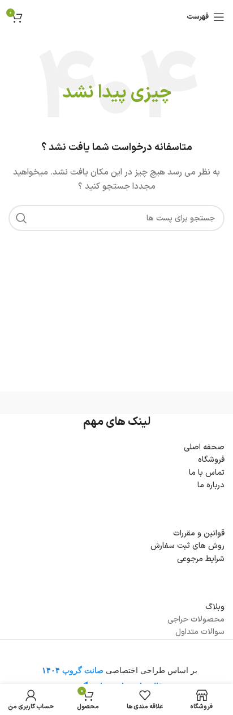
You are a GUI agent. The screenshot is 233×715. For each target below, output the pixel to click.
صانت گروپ (82, 670)
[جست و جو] (21, 218)
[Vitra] (170, 402)
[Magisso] (62, 402)
